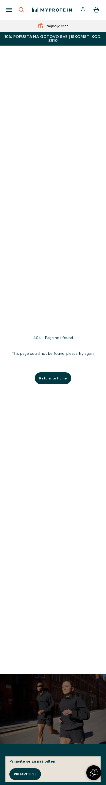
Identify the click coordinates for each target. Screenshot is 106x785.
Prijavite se (25, 774)
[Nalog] (83, 9)
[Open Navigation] (9, 10)
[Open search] (21, 9)
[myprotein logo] (52, 10)
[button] (93, 772)
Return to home (53, 378)
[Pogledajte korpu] (96, 10)
